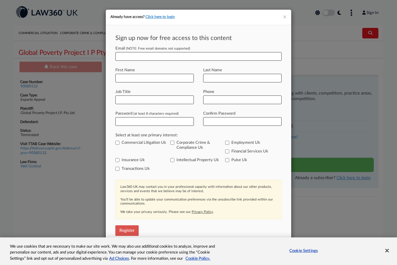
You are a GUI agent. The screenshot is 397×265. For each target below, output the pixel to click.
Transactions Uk (136, 169)
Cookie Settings (303, 251)
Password (147, 114)
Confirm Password (219, 114)
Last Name (212, 70)
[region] (198, 251)
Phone (208, 92)
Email (152, 48)
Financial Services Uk (249, 151)
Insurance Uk (133, 160)
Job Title (123, 92)
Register (127, 230)
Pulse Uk (239, 160)
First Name (125, 70)
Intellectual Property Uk (197, 160)
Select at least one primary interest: (146, 135)
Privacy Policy (202, 212)
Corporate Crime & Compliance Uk (193, 145)
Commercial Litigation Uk (144, 143)
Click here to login (160, 17)
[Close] (387, 250)
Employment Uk (245, 143)
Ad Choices (119, 259)
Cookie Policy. (197, 259)
